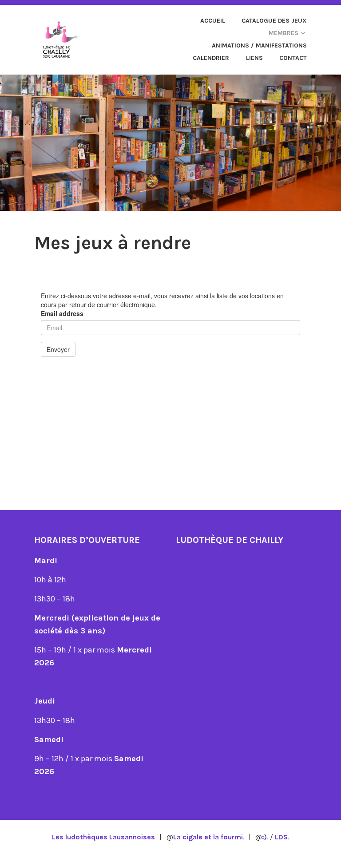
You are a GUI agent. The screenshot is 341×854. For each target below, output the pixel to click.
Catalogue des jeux (274, 20)
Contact (293, 58)
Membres (283, 33)
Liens (254, 58)
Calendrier (211, 58)
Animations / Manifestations (259, 45)
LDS (281, 837)
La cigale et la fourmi (208, 837)
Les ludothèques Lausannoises (103, 837)
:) (264, 837)
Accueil (212, 20)
